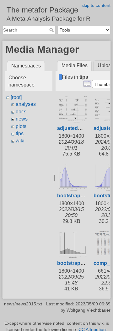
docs (21, 111)
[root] (16, 97)
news (22, 118)
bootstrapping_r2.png (83, 263)
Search (52, 30)
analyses (26, 104)
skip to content (96, 5)
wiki (20, 140)
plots (21, 126)
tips (20, 133)
